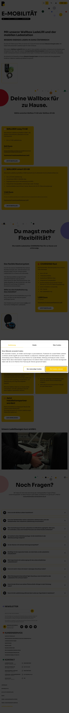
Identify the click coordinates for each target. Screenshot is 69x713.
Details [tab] (34, 345)
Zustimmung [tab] (12, 345)
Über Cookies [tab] (57, 345)
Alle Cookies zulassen (56, 369)
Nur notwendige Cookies (34, 369)
